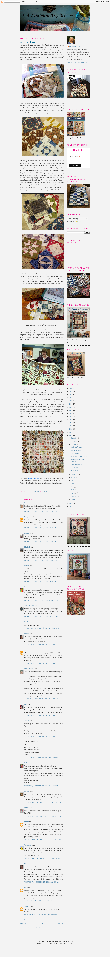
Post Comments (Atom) (35, 928)
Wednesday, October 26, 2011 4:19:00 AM (42, 802)
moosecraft (27, 650)
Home (42, 923)
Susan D (26, 720)
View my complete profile (77, 62)
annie (26, 887)
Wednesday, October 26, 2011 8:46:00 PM (42, 858)
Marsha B (27, 547)
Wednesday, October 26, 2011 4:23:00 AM (42, 816)
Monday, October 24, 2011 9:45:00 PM (40, 582)
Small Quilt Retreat (76, 464)
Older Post (60, 923)
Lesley (26, 503)
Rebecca (26, 566)
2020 (71, 407)
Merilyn (26, 807)
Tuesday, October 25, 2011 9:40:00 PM (41, 786)
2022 (71, 401)
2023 (71, 398)
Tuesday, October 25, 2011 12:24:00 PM (41, 757)
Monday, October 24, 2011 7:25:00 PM (40, 528)
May (72, 487)
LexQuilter (27, 622)
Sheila (26, 864)
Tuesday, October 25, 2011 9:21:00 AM (41, 736)
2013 (71, 429)
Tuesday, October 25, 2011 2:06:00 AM (41, 644)
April (73, 490)
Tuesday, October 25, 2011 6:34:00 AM (41, 699)
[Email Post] (49, 491)
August (73, 477)
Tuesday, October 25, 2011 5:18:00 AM (41, 663)
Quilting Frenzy (75, 470)
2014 (71, 426)
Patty (26, 763)
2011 (71, 435)
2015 (71, 423)
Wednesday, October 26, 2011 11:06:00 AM (43, 840)
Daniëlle (26, 791)
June (72, 484)
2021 (71, 404)
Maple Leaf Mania (76, 447)
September (74, 474)
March (73, 493)
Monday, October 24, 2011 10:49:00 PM (41, 600)
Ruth (25, 704)
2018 (71, 413)
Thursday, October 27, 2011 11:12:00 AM (42, 901)
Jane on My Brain (76, 450)
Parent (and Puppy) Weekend (79, 456)
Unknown (27, 906)
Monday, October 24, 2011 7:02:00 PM (40, 511)
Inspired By (74, 467)
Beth (25, 587)
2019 (71, 410)
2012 (71, 432)
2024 (71, 395)
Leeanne (26, 633)
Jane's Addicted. (29, 606)
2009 (71, 506)
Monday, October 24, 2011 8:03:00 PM (40, 542)
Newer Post (23, 923)
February (74, 496)
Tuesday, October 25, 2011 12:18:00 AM (41, 628)
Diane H (26, 533)
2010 (71, 503)
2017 (71, 416)
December (74, 438)
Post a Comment (25, 920)
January (73, 499)
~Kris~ (26, 821)
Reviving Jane (75, 453)
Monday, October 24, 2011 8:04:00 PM (40, 560)
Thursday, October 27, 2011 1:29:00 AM (41, 882)
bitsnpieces (27, 517)
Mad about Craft (29, 668)
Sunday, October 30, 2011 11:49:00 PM (41, 915)
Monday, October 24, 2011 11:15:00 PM (41, 617)
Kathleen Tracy (34, 491)
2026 (71, 388)
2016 (71, 420)
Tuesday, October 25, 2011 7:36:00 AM (41, 715)
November (74, 441)
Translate (81, 221)
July (72, 480)
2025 (71, 391)
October (73, 444)
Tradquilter (27, 845)
